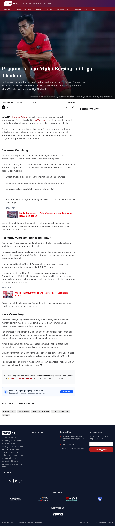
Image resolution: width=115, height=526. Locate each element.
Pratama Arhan (19, 117)
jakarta (5, 415)
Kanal (38, 3)
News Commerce (90, 9)
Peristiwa (17, 9)
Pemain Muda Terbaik (40, 411)
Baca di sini (66, 392)
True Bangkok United (60, 411)
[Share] (72, 107)
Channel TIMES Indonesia (21, 378)
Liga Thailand (39, 120)
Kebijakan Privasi (8, 522)
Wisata (68, 9)
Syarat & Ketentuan (25, 522)
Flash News (7, 9)
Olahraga (77, 9)
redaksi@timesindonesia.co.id (73, 448)
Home (28, 3)
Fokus (48, 3)
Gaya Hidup (59, 9)
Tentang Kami (40, 522)
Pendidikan (48, 9)
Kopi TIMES (27, 9)
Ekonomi (38, 9)
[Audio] (67, 107)
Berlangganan (101, 450)
